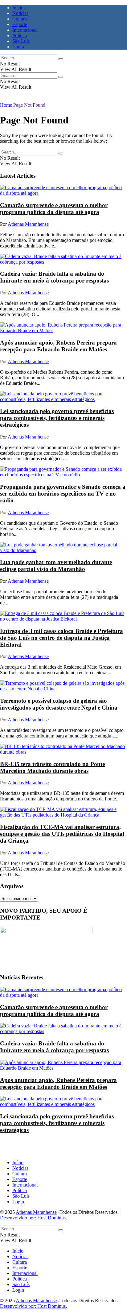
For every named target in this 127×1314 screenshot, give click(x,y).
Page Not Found (29, 105)
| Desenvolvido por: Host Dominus (60, 1214)
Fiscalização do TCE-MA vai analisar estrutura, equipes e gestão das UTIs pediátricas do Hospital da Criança (62, 834)
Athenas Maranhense (28, 224)
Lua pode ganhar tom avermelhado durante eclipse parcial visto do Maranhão (56, 565)
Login (18, 46)
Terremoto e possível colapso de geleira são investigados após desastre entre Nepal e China (58, 704)
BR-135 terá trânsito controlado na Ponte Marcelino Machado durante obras (52, 767)
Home (6, 105)
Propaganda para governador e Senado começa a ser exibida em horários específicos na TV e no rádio (62, 493)
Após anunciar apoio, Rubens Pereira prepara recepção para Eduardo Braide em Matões (58, 346)
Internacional (25, 30)
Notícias (20, 13)
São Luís (21, 41)
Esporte (19, 24)
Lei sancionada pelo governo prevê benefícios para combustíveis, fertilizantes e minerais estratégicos (57, 418)
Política (19, 35)
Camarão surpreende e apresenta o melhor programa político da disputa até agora (54, 208)
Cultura (19, 18)
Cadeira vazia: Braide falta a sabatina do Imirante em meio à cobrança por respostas (54, 277)
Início (17, 7)
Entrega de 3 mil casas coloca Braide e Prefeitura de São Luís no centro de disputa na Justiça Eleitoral (61, 638)
